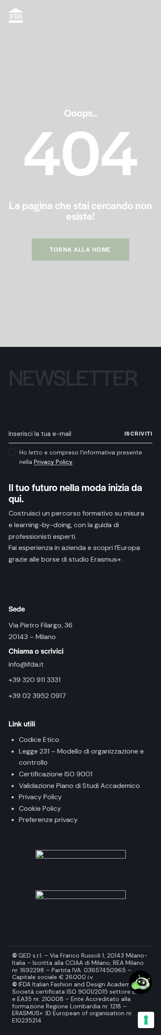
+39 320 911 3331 (35, 679)
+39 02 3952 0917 (37, 695)
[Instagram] (40, 579)
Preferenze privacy (48, 819)
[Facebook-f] (18, 579)
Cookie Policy (40, 808)
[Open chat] (140, 982)
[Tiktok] (62, 579)
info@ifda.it (26, 664)
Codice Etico (39, 739)
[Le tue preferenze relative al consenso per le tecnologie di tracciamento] (146, 1020)
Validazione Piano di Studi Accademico (79, 785)
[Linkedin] (106, 579)
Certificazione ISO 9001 (55, 774)
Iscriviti (138, 433)
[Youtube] (84, 579)
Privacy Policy (53, 462)
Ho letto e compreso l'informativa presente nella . (80, 457)
